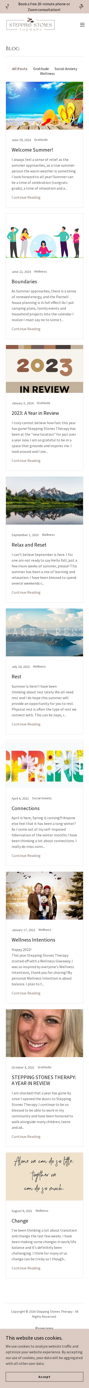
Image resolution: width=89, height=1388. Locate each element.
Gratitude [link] (41, 68)
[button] (82, 24)
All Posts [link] (20, 68)
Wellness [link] (47, 73)
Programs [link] (44, 1328)
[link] (30, 24)
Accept (44, 1376)
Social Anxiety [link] (66, 68)
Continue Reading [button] (26, 197)
